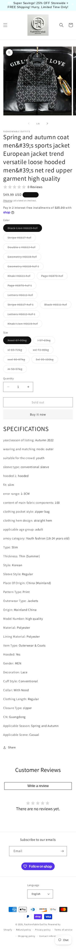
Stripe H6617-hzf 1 (23, 305)
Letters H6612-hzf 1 (24, 315)
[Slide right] (47, 123)
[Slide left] (28, 123)
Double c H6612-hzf (24, 248)
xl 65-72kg (17, 351)
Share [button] (12, 747)
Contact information (50, 936)
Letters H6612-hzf (22, 296)
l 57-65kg (46, 341)
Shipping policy (26, 936)
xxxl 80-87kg (19, 360)
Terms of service (63, 929)
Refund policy (23, 929)
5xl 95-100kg (47, 360)
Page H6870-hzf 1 (22, 286)
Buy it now (38, 414)
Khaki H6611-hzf (21, 277)
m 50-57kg (17, 370)
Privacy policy (43, 929)
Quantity (8, 378)
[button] (5, 25)
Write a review (38, 786)
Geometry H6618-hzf (24, 258)
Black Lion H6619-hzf (25, 229)
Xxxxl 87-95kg (19, 341)
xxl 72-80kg (43, 351)
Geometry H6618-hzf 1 (25, 267)
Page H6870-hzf (54, 277)
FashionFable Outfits (35, 924)
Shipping (7, 200)
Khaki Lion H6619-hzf (25, 325)
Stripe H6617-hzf (22, 238)
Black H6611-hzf (57, 305)
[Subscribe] (62, 851)
